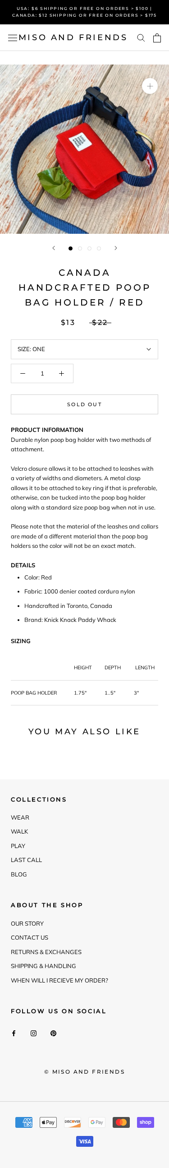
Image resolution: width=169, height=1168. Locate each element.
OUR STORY (27, 923)
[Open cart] (157, 37)
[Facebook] (14, 1033)
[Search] (141, 37)
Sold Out (84, 404)
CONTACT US (29, 937)
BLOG (19, 874)
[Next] (115, 248)
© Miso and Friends (84, 1071)
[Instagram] (34, 1033)
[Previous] (53, 248)
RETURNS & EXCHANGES (46, 951)
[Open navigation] (12, 37)
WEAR (20, 817)
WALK (19, 831)
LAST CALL (26, 859)
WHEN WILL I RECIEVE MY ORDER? (59, 980)
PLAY (18, 845)
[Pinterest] (53, 1033)
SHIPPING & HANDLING (43, 965)
